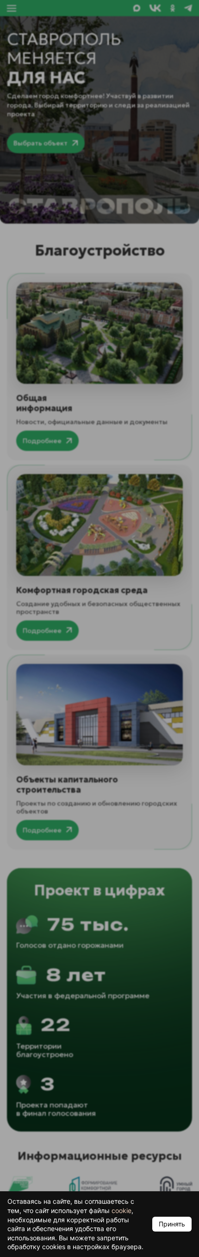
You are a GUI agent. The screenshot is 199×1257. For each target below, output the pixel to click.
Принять (172, 1224)
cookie (121, 1210)
